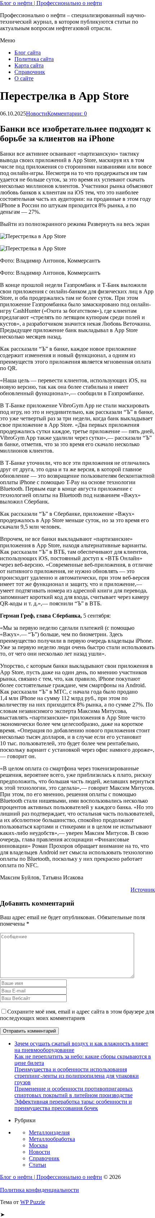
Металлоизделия (49, 1132)
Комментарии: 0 (67, 113)
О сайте (24, 78)
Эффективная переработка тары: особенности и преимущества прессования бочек (73, 1105)
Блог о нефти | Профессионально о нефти (51, 3)
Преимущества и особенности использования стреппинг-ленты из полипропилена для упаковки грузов (76, 1075)
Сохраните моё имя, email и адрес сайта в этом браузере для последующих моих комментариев (77, 1015)
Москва (38, 1145)
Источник (142, 890)
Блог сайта (27, 52)
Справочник (29, 72)
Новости (36, 113)
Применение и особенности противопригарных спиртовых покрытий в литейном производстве (73, 1092)
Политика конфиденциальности (39, 1190)
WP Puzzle (32, 1202)
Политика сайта (34, 59)
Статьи (37, 1165)
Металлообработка (52, 1139)
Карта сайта (29, 65)
